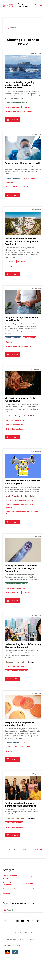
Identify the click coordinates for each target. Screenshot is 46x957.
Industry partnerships (14, 266)
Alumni (8, 500)
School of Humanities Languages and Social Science (22, 513)
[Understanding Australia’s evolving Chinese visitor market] (23, 629)
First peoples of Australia (12, 945)
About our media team (31, 889)
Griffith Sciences (12, 107)
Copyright (23, 933)
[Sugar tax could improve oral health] (23, 148)
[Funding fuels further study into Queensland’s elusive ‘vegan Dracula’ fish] (23, 550)
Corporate (10, 261)
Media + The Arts (12, 496)
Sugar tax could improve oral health (23, 163)
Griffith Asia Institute (14, 823)
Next (36, 849)
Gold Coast (21, 261)
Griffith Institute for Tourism (16, 671)
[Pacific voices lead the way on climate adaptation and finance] (23, 788)
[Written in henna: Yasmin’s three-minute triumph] (23, 383)
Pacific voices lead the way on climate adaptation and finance (20, 804)
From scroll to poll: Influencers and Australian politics (22, 482)
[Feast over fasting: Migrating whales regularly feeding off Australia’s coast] (23, 67)
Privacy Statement (9, 933)
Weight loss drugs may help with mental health (21, 319)
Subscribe (7, 893)
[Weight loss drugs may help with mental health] (23, 302)
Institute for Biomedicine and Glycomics (21, 747)
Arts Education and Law (14, 424)
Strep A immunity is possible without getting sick (19, 723)
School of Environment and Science (19, 111)
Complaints (35, 933)
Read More (14, 119)
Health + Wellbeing (13, 178)
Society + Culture (30, 416)
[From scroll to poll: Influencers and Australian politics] (23, 466)
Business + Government (15, 662)
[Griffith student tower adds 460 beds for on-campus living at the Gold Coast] (23, 223)
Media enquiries (29, 877)
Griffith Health (29, 178)
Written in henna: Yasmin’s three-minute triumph (22, 399)
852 (24, 849)
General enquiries (10, 889)
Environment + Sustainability (16, 103)
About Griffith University (8, 883)
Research (26, 107)
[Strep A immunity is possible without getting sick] (23, 707)
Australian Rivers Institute (16, 588)
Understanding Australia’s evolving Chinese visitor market (23, 645)
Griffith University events (10, 877)
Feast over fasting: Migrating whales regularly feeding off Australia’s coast (19, 85)
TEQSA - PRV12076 (27, 939)
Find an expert (28, 883)
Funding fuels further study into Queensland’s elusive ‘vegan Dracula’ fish (21, 568)
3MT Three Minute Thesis (15, 420)
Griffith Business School (15, 429)
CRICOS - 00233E (9, 939)
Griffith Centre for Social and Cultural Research (20, 506)
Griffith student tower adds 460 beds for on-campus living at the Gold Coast (21, 241)
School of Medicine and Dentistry (18, 187)
